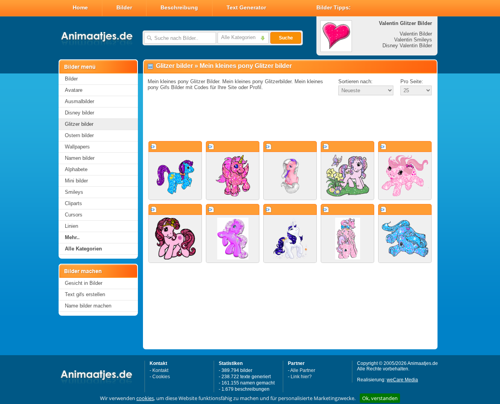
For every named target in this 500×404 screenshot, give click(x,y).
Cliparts (73, 203)
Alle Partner (302, 370)
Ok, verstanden (380, 398)
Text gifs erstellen (85, 294)
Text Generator (246, 7)
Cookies (161, 376)
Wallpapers (77, 147)
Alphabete (76, 169)
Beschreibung (179, 7)
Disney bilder (79, 113)
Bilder (124, 7)
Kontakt (160, 370)
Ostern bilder (79, 135)
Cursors (73, 215)
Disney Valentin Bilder (407, 45)
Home (80, 7)
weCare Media (402, 380)
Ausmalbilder (79, 101)
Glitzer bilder (79, 124)
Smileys (74, 192)
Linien (71, 226)
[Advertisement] (290, 118)
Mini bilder (76, 181)
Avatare (73, 90)
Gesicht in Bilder (83, 283)
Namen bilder (80, 158)
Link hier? (301, 376)
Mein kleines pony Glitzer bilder (246, 66)
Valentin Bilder (416, 34)
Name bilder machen (88, 306)
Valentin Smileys (413, 40)
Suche (286, 38)
